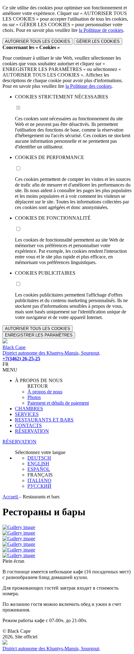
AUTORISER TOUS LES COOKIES (37, 41)
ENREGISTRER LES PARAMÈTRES (39, 335)
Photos (34, 397)
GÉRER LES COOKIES (98, 41)
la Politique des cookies (88, 86)
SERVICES (27, 414)
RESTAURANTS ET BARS (44, 419)
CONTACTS (28, 425)
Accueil (10, 496)
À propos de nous (44, 391)
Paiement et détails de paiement (58, 403)
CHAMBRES (29, 408)
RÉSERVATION (32, 431)
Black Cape (14, 347)
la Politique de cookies (101, 30)
